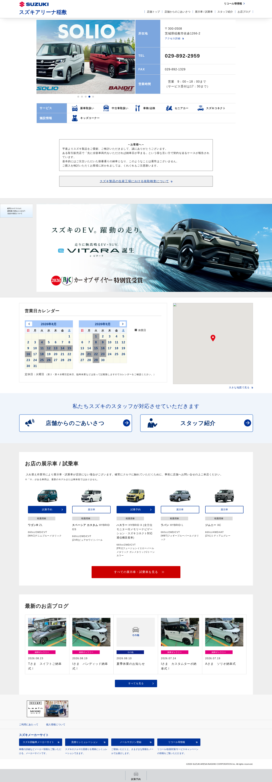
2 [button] (82, 97)
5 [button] (93, 97)
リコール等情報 (176, 742)
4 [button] (89, 97)
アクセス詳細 (172, 38)
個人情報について (55, 724)
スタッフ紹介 (225, 11)
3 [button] (86, 97)
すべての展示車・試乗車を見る (136, 571)
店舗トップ (153, 11)
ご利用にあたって (28, 724)
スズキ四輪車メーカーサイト (38, 742)
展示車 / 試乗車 (204, 11)
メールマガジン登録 (130, 742)
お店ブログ (244, 11)
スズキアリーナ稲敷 (43, 12)
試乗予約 (47, 509)
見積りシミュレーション (84, 742)
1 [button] (78, 97)
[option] (85, 57)
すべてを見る (136, 683)
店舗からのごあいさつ (177, 11)
